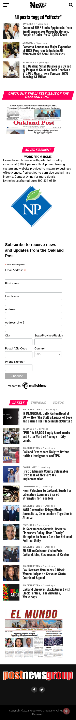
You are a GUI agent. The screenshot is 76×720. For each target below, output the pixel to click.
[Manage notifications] (66, 711)
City (7, 335)
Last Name (12, 296)
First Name (12, 283)
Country (39, 348)
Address (10, 309)
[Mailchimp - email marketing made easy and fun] (27, 388)
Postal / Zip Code (16, 348)
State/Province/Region (48, 335)
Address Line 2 (14, 322)
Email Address (15, 270)
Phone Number (15, 361)
